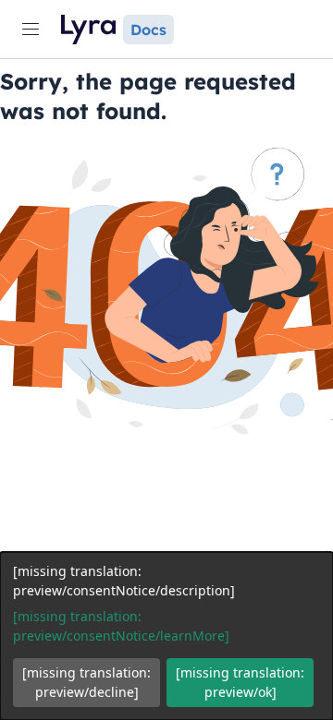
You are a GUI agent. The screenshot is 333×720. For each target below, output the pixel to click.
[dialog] (166, 636)
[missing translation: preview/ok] (240, 682)
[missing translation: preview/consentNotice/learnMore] (121, 625)
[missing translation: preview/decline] (86, 682)
